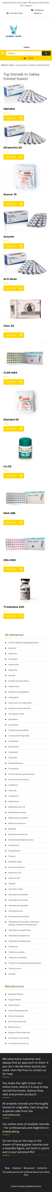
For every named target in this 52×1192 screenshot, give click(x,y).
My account (29, 1168)
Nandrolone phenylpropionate (20, 840)
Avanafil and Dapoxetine (18, 681)
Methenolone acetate (17, 812)
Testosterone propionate (18, 916)
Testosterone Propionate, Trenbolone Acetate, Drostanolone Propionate (23, 923)
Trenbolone (13, 947)
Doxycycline (13, 725)
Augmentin (12, 670)
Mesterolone (13, 801)
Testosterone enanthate (18, 905)
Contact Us (42, 1168)
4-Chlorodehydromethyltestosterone (23, 643)
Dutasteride (13, 741)
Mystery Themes (34, 1186)
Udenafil (11, 974)
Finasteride (13, 752)
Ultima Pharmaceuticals (18, 1011)
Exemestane (13, 747)
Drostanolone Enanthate (18, 730)
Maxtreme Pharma (15, 994)
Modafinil (12, 829)
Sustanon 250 (14, 878)
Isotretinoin (13, 785)
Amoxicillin (12, 659)
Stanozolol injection (16, 867)
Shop (7, 1168)
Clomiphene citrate (16, 714)
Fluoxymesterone (15, 763)
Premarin (12, 856)
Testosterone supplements (19, 930)
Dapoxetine (13, 719)
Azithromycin (13, 686)
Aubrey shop (7, 65)
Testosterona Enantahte (18, 894)
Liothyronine (13, 796)
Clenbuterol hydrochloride (19, 708)
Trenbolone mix (14, 968)
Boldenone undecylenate (18, 692)
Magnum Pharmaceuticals (19, 1032)
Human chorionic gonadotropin (21, 774)
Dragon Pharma (14, 1000)
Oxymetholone (14, 851)
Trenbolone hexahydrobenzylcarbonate (24, 963)
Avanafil (11, 675)
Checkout (16, 1168)
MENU (26, 47)
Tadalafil (11, 884)
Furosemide (13, 769)
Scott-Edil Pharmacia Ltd (18, 1043)
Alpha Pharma (14, 1005)
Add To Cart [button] (11, 118)
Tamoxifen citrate (15, 889)
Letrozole (12, 790)
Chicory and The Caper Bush (20, 703)
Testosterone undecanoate (19, 941)
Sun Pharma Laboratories (18, 1038)
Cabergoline (13, 697)
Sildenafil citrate (15, 862)
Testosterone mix (15, 911)
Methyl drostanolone (17, 823)
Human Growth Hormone (18, 779)
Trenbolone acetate (16, 952)
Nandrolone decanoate (18, 834)
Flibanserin (12, 758)
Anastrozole (13, 664)
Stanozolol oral (14, 873)
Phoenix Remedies (16, 1016)
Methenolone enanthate (18, 818)
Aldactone (12, 654)
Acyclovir (12, 648)
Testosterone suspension (19, 936)
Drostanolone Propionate (18, 736)
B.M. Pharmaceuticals (17, 1021)
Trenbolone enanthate (17, 957)
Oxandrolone (13, 845)
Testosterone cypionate (18, 900)
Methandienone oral (16, 807)
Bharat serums (14, 1027)
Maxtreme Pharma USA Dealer (15, 3)
